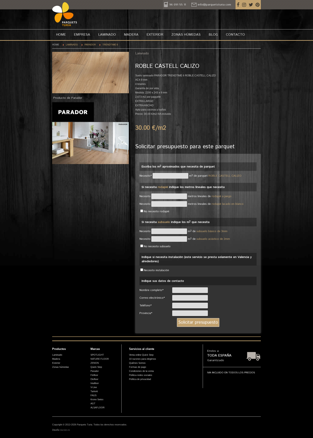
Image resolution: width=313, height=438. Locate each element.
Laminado (107, 34)
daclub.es (65, 430)
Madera (131, 34)
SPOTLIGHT (97, 355)
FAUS (93, 395)
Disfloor (94, 379)
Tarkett (94, 391)
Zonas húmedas (186, 34)
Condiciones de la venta (141, 371)
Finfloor (94, 375)
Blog (213, 34)
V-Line (93, 387)
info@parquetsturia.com (214, 5)
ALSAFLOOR (97, 407)
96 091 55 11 (177, 5)
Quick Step (96, 367)
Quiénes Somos (137, 363)
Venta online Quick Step (141, 355)
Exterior (154, 34)
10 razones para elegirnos (142, 359)
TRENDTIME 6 (110, 44)
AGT (92, 403)
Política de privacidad (140, 379)
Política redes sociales (140, 375)
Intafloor (94, 383)
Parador (90, 44)
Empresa (82, 34)
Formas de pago (137, 367)
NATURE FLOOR (99, 359)
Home (61, 34)
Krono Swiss (96, 399)
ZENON (94, 363)
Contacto (235, 34)
